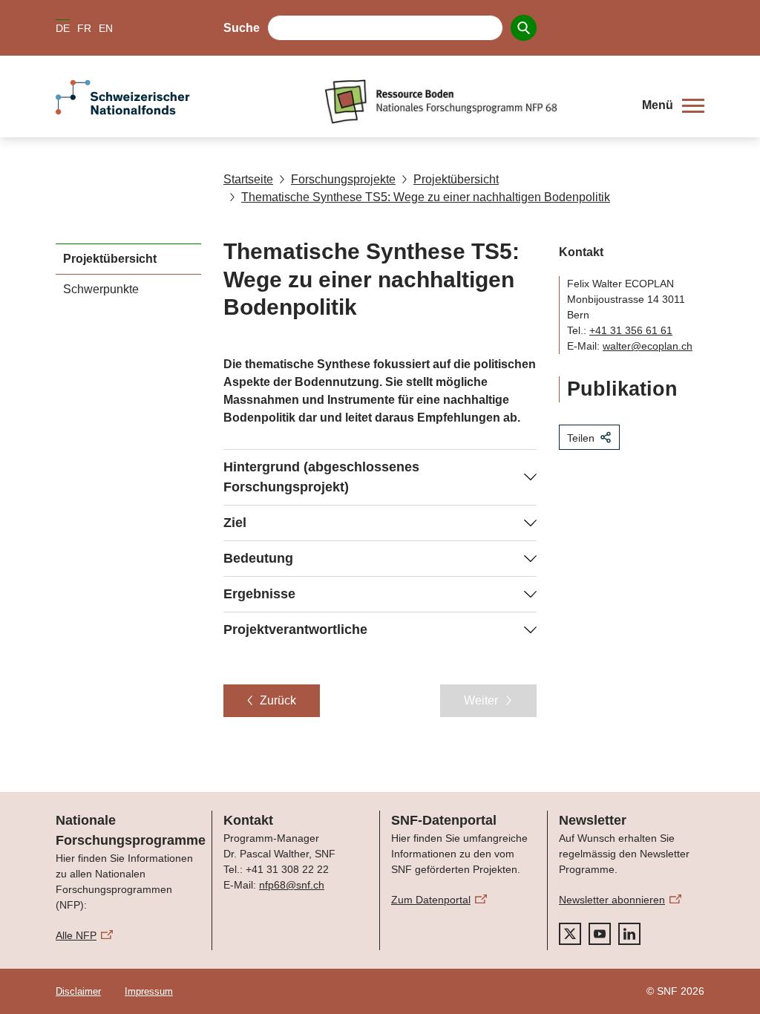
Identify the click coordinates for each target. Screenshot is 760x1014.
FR (84, 28)
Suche (241, 28)
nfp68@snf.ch (291, 885)
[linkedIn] (629, 934)
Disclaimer (78, 991)
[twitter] (570, 934)
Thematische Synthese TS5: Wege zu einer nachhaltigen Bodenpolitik (425, 197)
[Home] (472, 101)
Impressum (149, 991)
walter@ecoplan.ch (647, 346)
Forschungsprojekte (343, 179)
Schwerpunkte (101, 289)
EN (106, 28)
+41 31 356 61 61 (630, 330)
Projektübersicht (456, 179)
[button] (673, 105)
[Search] (524, 28)
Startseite (248, 179)
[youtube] (600, 934)
